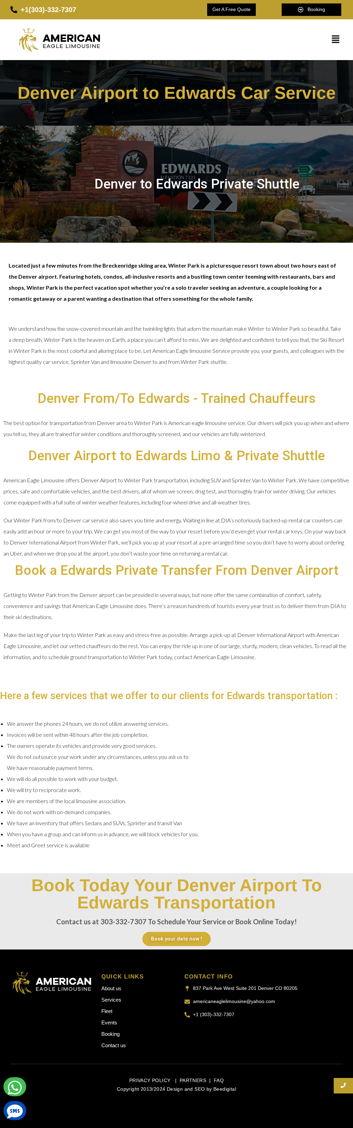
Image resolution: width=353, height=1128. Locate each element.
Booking (110, 1034)
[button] (336, 39)
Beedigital (224, 1089)
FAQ (219, 1080)
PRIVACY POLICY (150, 1080)
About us (111, 988)
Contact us (113, 1045)
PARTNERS (193, 1080)
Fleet (106, 1011)
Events (109, 1022)
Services (111, 1000)
